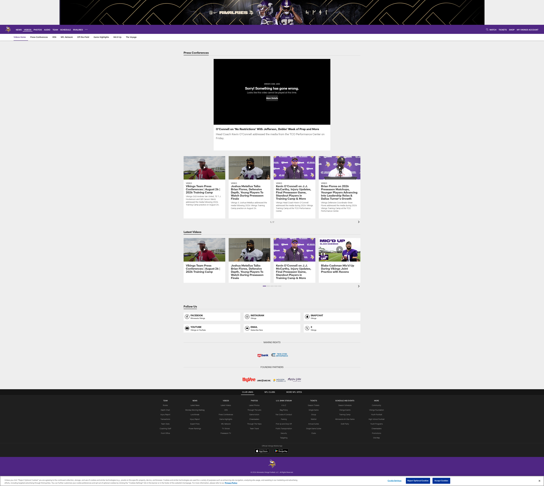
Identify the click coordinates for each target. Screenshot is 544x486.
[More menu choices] (86, 29)
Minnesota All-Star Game (344, 419)
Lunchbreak (195, 414)
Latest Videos (226, 405)
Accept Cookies (441, 480)
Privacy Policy (231, 483)
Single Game (313, 410)
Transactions (165, 419)
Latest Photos (254, 405)
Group (313, 414)
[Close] (539, 481)
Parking (284, 419)
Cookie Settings (394, 480)
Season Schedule (344, 405)
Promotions (376, 433)
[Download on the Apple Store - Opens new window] (262, 451)
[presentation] (359, 222)
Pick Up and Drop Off (284, 424)
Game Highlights (225, 419)
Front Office (165, 433)
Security (284, 433)
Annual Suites (313, 424)
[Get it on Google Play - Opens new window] (281, 452)
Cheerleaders (254, 419)
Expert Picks (195, 424)
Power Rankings (195, 428)
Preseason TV (226, 433)
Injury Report (165, 414)
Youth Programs (376, 424)
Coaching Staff (165, 428)
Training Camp (344, 414)
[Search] (487, 29)
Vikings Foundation (376, 410)
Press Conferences (226, 414)
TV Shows (226, 428)
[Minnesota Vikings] (272, 464)
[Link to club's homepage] (8, 29)
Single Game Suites (313, 428)
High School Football (376, 419)
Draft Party (345, 424)
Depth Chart (165, 410)
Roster (165, 405)
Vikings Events (344, 410)
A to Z (283, 405)
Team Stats (165, 424)
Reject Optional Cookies (418, 480)
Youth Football (376, 414)
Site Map (376, 438)
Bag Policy (284, 410)
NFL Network (226, 424)
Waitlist (313, 419)
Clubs (313, 433)
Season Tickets (313, 405)
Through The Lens (254, 410)
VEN (226, 410)
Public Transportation (284, 428)
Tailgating (283, 438)
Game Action (254, 414)
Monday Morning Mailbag (195, 410)
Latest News (194, 405)
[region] (272, 481)
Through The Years (254, 424)
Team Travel (254, 428)
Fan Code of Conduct (284, 414)
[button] (272, 98)
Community (376, 405)
